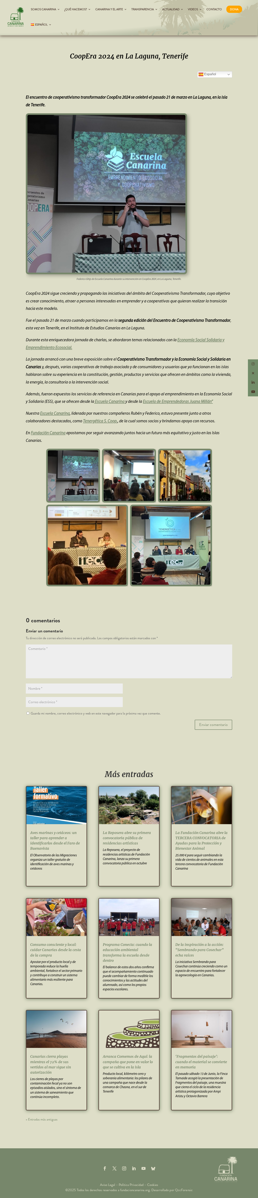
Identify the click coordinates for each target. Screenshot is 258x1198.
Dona (234, 9)
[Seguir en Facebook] (105, 1168)
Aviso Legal (107, 1184)
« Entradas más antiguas (41, 1119)
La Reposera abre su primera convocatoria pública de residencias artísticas (127, 837)
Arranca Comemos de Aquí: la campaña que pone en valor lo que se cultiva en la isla (128, 1061)
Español (209, 74)
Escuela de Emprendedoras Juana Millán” (178, 402)
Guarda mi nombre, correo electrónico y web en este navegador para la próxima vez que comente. (96, 713)
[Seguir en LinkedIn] (134, 1168)
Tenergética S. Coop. (100, 421)
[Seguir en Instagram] (124, 1168)
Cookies (152, 1184)
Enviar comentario (213, 725)
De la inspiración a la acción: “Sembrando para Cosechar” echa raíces (199, 949)
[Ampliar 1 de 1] (151, 454)
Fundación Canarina (48, 433)
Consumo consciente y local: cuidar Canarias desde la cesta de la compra (55, 949)
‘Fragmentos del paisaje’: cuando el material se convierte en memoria (201, 1061)
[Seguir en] (153, 1168)
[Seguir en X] (114, 1168)
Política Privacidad (131, 1184)
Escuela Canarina (109, 402)
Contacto (214, 9)
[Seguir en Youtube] (143, 1168)
